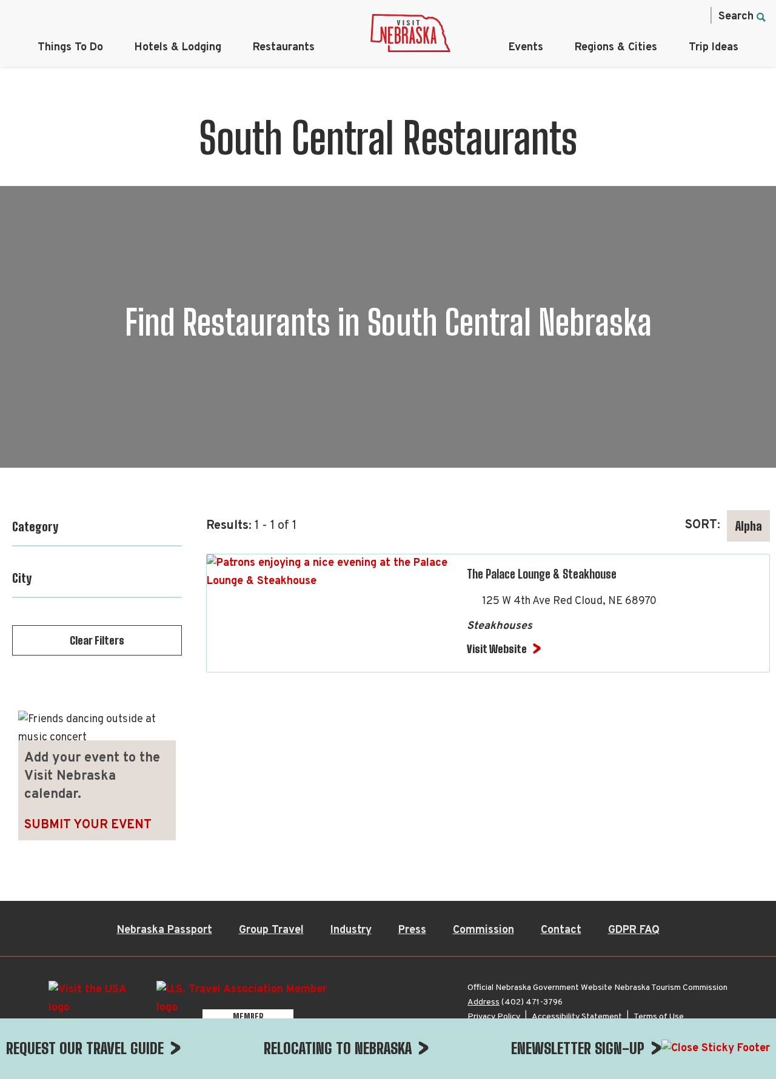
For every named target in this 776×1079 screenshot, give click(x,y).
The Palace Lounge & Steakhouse (542, 573)
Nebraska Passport (164, 930)
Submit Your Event (88, 825)
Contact (561, 930)
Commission (483, 930)
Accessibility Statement (577, 1017)
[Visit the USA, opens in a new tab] (96, 1003)
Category (35, 526)
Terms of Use (659, 1017)
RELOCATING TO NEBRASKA (338, 1048)
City (22, 578)
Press (412, 930)
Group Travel (271, 930)
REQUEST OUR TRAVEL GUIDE (85, 1048)
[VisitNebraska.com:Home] (410, 36)
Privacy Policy (493, 1017)
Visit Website (497, 649)
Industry (351, 930)
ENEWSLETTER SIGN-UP (577, 1048)
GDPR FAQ (634, 930)
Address (483, 1002)
